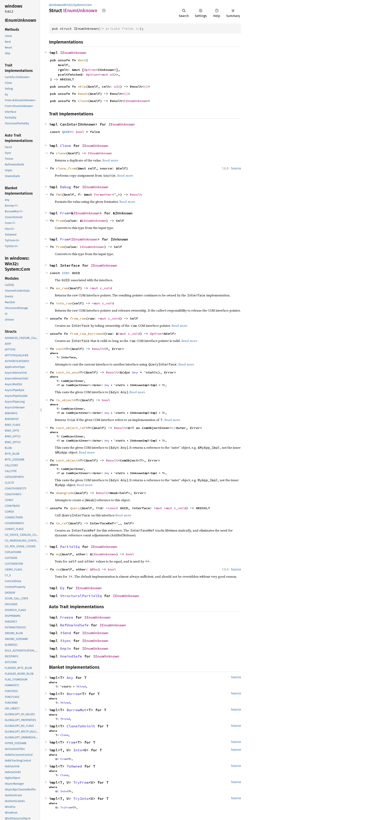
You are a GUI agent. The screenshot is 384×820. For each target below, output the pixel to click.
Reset (83, 94)
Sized (82, 686)
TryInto (81, 798)
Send (66, 633)
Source (236, 168)
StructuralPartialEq (81, 595)
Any (135, 372)
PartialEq (70, 546)
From (64, 213)
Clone (83, 101)
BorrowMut (76, 710)
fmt (59, 194)
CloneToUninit (81, 726)
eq (58, 554)
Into (77, 750)
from (60, 221)
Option (90, 70)
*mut (105, 74)
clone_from (66, 168)
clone (61, 153)
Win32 (67, 5)
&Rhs (94, 569)
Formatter (103, 194)
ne (58, 569)
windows (55, 5)
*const (113, 508)
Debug (65, 187)
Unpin (65, 648)
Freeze (66, 617)
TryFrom (81, 782)
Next (82, 60)
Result (136, 194)
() (146, 86)
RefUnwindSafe (74, 625)
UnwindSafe (71, 656)
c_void (106, 288)
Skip (82, 86)
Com (88, 5)
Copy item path (104, 10)
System (78, 5)
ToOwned (74, 766)
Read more (110, 160)
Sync (66, 640)
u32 (113, 74)
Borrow (73, 693)
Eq (62, 588)
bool (80, 132)
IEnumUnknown (73, 52)
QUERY (67, 132)
